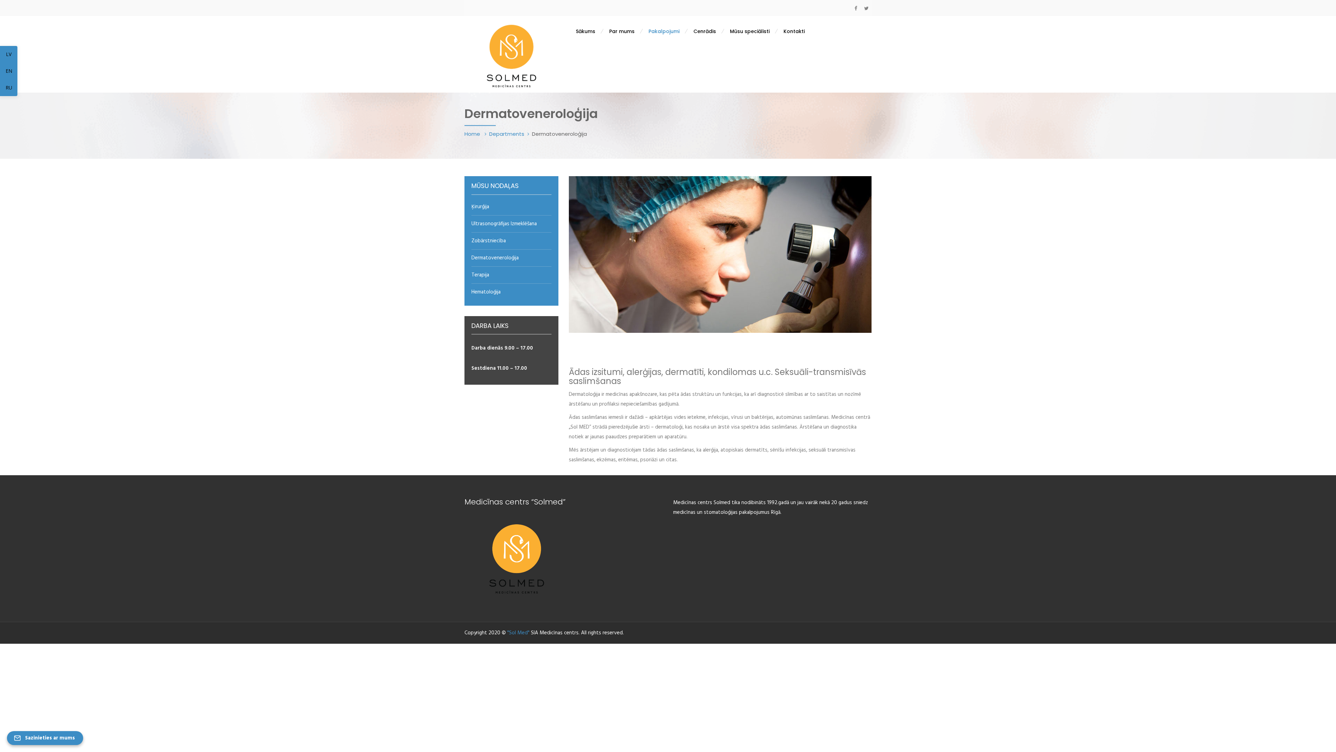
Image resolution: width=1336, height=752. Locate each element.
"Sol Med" (518, 633)
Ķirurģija (480, 207)
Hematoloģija (486, 292)
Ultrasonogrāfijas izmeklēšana (504, 224)
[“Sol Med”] (511, 55)
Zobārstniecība (488, 241)
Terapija (480, 275)
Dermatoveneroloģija (495, 258)
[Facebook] (856, 8)
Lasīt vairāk (616, 482)
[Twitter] (866, 8)
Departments (506, 134)
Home (473, 134)
